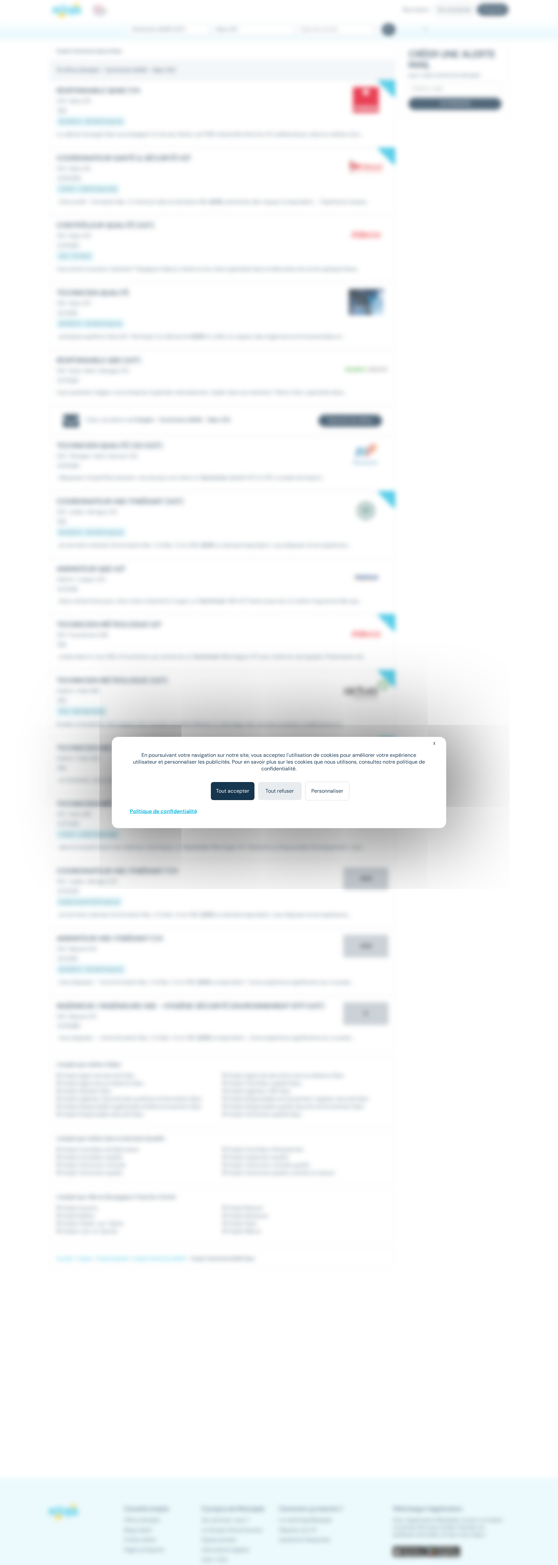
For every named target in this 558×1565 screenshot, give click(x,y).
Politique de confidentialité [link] (163, 811)
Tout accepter (232, 791)
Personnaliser (327, 791)
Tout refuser (279, 791)
